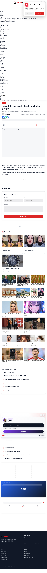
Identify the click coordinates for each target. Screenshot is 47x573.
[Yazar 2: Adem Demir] (4, 435)
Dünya (1, 63)
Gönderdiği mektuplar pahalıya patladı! (12, 451)
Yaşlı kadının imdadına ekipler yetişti (12, 386)
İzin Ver (39, 13)
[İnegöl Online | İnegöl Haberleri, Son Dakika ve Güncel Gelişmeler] (21, 2)
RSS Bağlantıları (27, 553)
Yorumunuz (6, 204)
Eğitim (1, 60)
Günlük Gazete (3, 76)
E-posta (26, 197)
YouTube (2, 93)
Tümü (43, 502)
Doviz (2, 549)
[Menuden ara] (14, 19)
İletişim (1, 86)
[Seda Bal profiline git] (5, 420)
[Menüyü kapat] (1, 14)
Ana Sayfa (2, 39)
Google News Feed (4, 83)
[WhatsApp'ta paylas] (6, 117)
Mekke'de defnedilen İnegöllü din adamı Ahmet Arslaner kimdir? (17, 379)
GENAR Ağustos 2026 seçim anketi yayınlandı (14, 458)
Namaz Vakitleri (3, 74)
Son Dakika (2, 21)
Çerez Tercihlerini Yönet (28, 557)
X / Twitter (2, 91)
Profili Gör (23, 431)
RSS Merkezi (2, 79)
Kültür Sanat (2, 57)
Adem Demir (7, 114)
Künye (1, 85)
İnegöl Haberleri (3, 48)
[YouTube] (23, 99)
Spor (1, 55)
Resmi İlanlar (2, 45)
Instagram (2, 92)
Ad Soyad (6, 197)
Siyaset (1, 54)
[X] (23, 97)
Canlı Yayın (2, 95)
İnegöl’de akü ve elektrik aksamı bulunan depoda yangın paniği (17, 454)
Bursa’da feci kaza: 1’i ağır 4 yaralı (11, 444)
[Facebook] (23, 96)
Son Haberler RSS (4, 80)
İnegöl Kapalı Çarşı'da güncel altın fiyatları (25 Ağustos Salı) (16, 390)
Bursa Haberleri (3, 50)
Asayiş (1, 64)
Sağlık (1, 61)
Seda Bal (10, 420)
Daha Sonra (29, 13)
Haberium (38, 566)
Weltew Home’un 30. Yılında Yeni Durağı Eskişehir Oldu (15, 375)
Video (6, 21)
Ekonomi (2, 53)
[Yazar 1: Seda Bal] (3, 435)
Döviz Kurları (3, 69)
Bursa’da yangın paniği (9, 447)
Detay (44, 485)
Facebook (2, 89)
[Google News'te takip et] (8, 117)
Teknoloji (2, 58)
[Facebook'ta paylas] (3, 117)
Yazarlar (9, 21)
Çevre (1, 66)
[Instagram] (23, 98)
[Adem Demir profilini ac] (3, 114)
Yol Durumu (2, 73)
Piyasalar (13, 21)
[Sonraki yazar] (44, 415)
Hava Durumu (3, 70)
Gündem (2, 51)
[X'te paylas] (5, 117)
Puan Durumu (3, 72)
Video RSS (2, 82)
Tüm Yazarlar (41, 435)
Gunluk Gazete (4, 559)
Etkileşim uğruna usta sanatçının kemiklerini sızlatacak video (17, 382)
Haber (8, 100)
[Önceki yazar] (41, 415)
